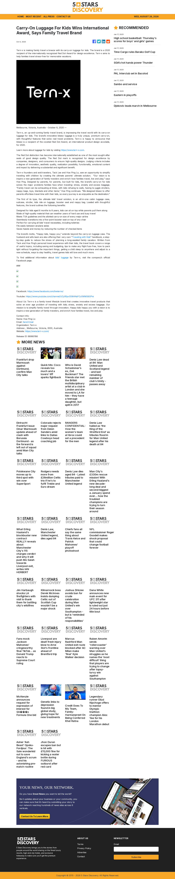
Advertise (81, 852)
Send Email (28, 322)
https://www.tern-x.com (72, 150)
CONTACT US (63, 16)
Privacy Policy (84, 848)
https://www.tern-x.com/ (37, 331)
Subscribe (136, 857)
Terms (80, 844)
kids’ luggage (62, 257)
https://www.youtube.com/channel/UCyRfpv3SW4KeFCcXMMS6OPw (60, 296)
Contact (81, 856)
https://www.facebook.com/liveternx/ (45, 291)
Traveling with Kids (81, 237)
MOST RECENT (33, 16)
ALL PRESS (48, 16)
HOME (20, 16)
